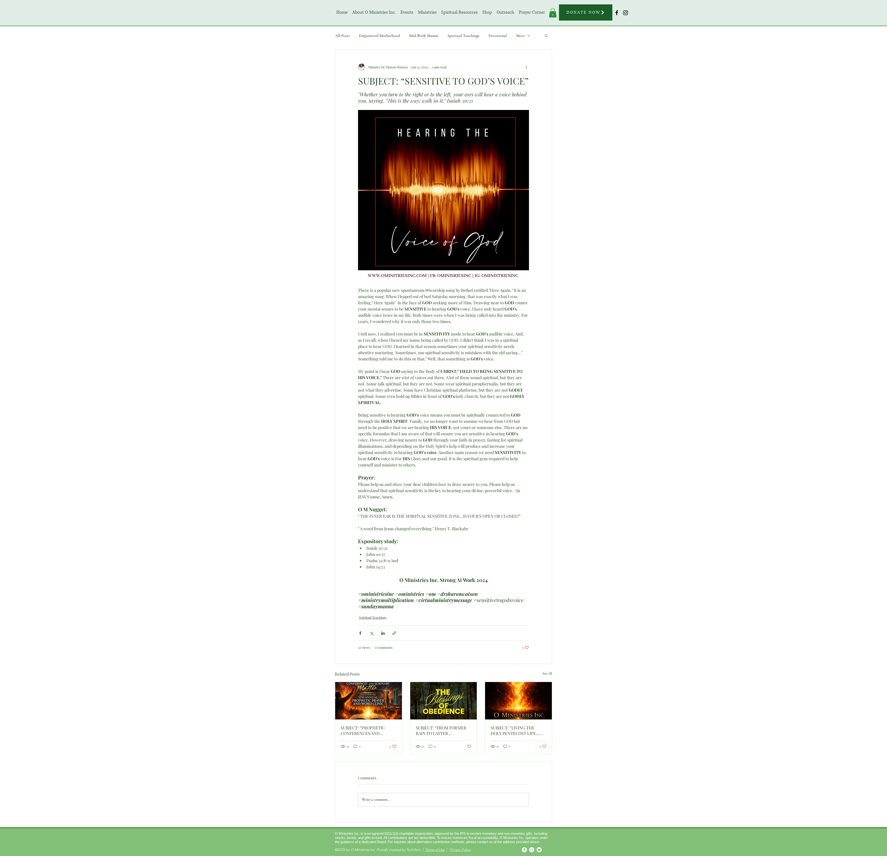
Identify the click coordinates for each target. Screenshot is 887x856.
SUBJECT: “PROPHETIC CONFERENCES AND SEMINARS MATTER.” (363, 730)
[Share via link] (394, 633)
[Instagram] (531, 849)
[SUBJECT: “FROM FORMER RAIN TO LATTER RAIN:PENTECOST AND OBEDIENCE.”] (443, 700)
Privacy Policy (460, 849)
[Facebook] (524, 849)
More (520, 35)
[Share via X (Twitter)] (371, 633)
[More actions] (526, 67)
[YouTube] (539, 849)
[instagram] (625, 12)
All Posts (342, 35)
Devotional (498, 35)
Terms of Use (434, 849)
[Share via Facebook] (360, 633)
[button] (427, 12)
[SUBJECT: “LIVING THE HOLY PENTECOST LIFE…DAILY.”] (518, 700)
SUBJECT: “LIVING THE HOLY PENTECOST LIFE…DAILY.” (515, 730)
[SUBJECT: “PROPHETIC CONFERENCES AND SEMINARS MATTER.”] (368, 700)
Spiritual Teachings (463, 35)
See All (547, 673)
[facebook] (617, 12)
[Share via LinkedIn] (383, 633)
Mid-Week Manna (423, 35)
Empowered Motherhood (379, 35)
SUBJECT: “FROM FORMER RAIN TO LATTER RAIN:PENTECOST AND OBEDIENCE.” (441, 730)
